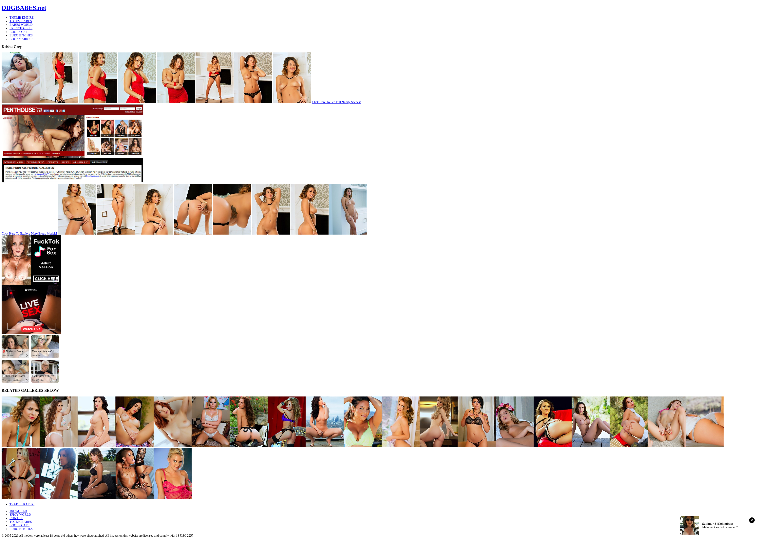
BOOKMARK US (21, 39)
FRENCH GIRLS (21, 28)
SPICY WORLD (20, 514)
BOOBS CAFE (19, 31)
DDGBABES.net (24, 7)
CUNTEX (16, 518)
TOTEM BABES (21, 21)
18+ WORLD (18, 511)
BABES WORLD (21, 24)
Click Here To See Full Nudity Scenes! (336, 102)
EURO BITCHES (21, 35)
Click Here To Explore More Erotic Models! (29, 233)
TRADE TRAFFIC (22, 504)
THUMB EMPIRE (22, 17)
